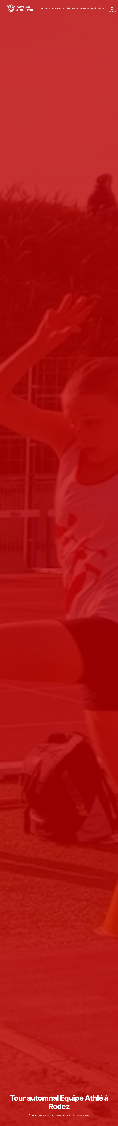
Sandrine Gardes (42, 1115)
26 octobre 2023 (63, 1115)
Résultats (85, 1115)
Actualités (57, 8)
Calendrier (70, 8)
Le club (44, 8)
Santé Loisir (96, 8)
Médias (83, 8)
